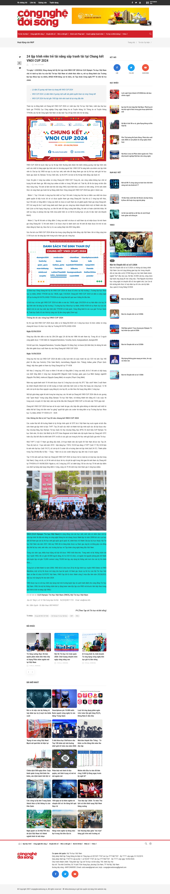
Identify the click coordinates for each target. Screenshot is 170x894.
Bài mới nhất (33, 682)
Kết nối (113, 57)
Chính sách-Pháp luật (77, 34)
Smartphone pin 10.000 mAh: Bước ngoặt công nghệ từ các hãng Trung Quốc (63, 713)
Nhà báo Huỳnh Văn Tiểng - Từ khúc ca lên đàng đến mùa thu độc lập (89, 743)
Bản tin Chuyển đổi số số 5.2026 (123, 264)
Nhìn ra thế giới (62, 34)
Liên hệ (33, 3)
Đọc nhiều (114, 83)
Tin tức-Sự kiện (23, 34)
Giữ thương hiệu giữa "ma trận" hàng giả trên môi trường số (90, 832)
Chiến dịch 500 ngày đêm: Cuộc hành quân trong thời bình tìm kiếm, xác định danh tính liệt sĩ (39, 773)
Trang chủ (131, 42)
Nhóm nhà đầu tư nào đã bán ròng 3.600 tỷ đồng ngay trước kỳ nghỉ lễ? (89, 773)
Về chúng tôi (22, 3)
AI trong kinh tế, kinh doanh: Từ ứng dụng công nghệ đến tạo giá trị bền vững (93, 657)
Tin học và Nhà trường (113, 34)
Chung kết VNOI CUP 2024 (41, 616)
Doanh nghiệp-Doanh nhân (94, 34)
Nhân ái (86, 844)
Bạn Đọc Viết (27, 844)
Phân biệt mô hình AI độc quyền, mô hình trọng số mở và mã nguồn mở (64, 773)
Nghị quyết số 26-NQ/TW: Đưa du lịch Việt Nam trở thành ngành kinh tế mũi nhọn (38, 833)
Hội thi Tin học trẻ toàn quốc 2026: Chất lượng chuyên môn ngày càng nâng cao (65, 657)
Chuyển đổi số (50, 34)
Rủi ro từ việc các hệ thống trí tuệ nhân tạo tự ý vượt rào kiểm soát (39, 713)
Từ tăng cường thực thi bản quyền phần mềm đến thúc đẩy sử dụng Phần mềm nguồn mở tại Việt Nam (38, 658)
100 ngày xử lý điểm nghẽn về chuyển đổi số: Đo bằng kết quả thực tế (64, 803)
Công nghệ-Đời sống (36, 34)
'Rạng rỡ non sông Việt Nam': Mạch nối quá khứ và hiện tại (38, 741)
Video (124, 34)
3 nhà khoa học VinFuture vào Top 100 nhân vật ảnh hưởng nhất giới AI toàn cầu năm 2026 (64, 743)
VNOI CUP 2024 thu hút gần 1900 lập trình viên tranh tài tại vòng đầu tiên (57, 98)
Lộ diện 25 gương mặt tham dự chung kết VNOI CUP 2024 (52, 90)
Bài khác (31, 626)
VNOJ (77, 616)
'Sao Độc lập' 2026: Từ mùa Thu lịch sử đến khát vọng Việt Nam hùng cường (90, 803)
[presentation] (28, 672)
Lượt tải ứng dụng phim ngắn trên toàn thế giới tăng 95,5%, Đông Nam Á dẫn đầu (89, 713)
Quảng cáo (42, 3)
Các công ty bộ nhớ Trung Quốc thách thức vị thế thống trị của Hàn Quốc (39, 803)
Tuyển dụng (53, 3)
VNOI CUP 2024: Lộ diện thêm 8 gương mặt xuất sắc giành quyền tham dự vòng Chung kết (64, 94)
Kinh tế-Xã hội (77, 844)
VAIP (71, 616)
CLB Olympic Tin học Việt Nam (59, 616)
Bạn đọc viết (115, 172)
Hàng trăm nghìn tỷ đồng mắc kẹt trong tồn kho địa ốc (63, 832)
